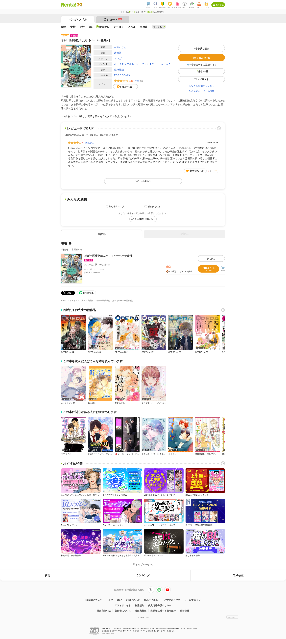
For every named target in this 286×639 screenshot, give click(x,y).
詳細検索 (238, 575)
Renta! (64, 300)
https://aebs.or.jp (108, 633)
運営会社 (184, 610)
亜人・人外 (164, 64)
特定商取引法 (104, 610)
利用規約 (139, 605)
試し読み (211, 258)
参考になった (197, 171)
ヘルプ (109, 599)
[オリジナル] (102, 26)
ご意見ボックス (172, 599)
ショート (114, 19)
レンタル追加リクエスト (201, 86)
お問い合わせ (133, 599)
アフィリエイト (123, 605)
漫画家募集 (140, 610)
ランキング (142, 575)
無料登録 (220, 4)
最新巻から (77, 249)
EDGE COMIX (122, 75)
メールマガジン (192, 599)
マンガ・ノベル (77, 19)
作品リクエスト (152, 599)
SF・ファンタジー (146, 64)
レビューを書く (127, 86)
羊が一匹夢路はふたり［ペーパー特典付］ (109, 255)
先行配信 (119, 69)
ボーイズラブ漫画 (124, 64)
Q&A (119, 599)
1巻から (65, 249)
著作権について (123, 610)
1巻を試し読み (201, 48)
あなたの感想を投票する (142, 219)
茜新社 (117, 52)
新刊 (47, 575)
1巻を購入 (201, 57)
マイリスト (203, 79)
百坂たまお (120, 47)
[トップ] (68, 5)
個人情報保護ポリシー (159, 605)
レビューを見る (142, 181)
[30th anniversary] (79, 4)
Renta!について (93, 599)
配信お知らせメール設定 (201, 91)
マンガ (117, 58)
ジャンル (157, 26)
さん (89, 142)
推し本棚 (203, 71)
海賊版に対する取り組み (163, 610)
